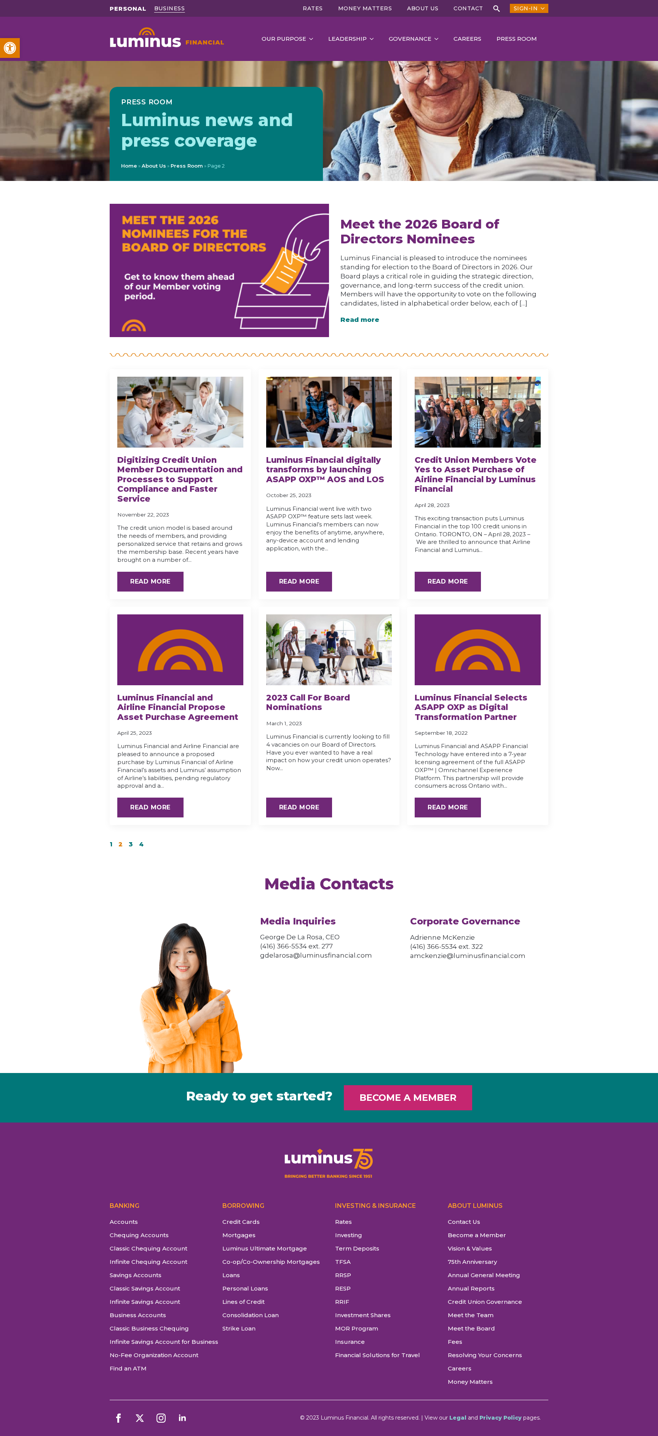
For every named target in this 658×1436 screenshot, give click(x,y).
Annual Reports (471, 1288)
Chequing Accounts (139, 1235)
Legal (457, 1417)
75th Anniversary (472, 1261)
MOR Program (356, 1328)
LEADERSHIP (347, 38)
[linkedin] (182, 1418)
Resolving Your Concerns (485, 1355)
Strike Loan (239, 1328)
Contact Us (464, 1221)
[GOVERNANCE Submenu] (438, 39)
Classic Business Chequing (149, 1328)
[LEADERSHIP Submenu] (374, 39)
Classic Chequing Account (148, 1248)
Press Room (187, 166)
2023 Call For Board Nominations (308, 702)
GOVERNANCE (410, 38)
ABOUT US (422, 8)
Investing (348, 1235)
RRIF (342, 1301)
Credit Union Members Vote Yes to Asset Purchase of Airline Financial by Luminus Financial (476, 474)
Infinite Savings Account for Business (160, 1341)
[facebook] (118, 1418)
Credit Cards (241, 1221)
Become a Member (477, 1235)
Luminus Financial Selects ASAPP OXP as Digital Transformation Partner (471, 707)
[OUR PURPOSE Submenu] (313, 39)
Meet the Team (471, 1315)
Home (129, 166)
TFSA (343, 1261)
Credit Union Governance (485, 1301)
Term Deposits (357, 1248)
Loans (231, 1275)
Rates (313, 8)
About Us (154, 166)
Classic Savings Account (145, 1288)
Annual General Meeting (484, 1275)
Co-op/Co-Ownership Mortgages (271, 1261)
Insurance (350, 1341)
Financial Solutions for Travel (377, 1355)
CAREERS (467, 38)
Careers (459, 1368)
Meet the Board (471, 1328)
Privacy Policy (500, 1417)
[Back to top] (639, 1417)
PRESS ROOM (517, 38)
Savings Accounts (135, 1275)
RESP (343, 1288)
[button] (10, 48)
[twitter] (140, 1418)
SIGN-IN (526, 8)
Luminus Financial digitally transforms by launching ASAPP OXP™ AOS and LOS (325, 469)
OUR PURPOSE (284, 38)
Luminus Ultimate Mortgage (264, 1248)
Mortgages (239, 1235)
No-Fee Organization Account (154, 1355)
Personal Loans (245, 1288)
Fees (455, 1341)
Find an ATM (128, 1368)
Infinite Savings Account (145, 1301)
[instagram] (161, 1418)
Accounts (124, 1221)
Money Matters (365, 8)
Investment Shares (363, 1315)
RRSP (343, 1275)
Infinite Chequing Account (148, 1261)
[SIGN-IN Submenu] (541, 8)
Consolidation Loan (250, 1315)
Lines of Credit (243, 1301)
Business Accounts (138, 1315)
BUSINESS (169, 8)
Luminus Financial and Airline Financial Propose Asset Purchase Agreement (177, 707)
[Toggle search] (496, 8)
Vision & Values (470, 1248)
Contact (468, 8)
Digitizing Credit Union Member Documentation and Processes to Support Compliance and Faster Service (180, 479)
